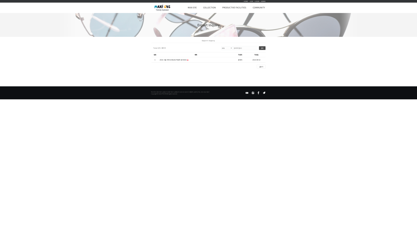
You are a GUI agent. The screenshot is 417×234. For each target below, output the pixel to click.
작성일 (256, 55)
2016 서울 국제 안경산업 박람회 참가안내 (173, 60)
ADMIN (263, 1)
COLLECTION (209, 7)
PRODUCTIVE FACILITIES (234, 7)
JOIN (251, 1)
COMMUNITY (259, 7)
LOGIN (257, 1)
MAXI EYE (192, 7)
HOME (246, 1)
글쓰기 (261, 67)
